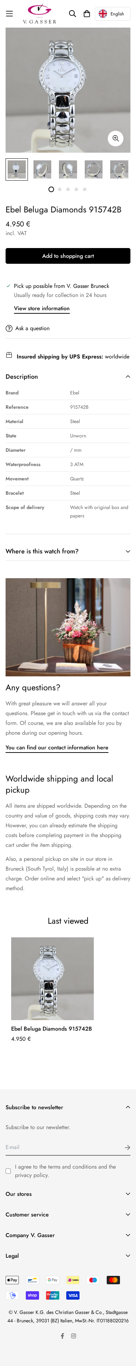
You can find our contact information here (57, 747)
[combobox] (112, 14)
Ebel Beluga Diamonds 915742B (51, 1029)
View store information (42, 308)
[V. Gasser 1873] (39, 14)
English (117, 13)
